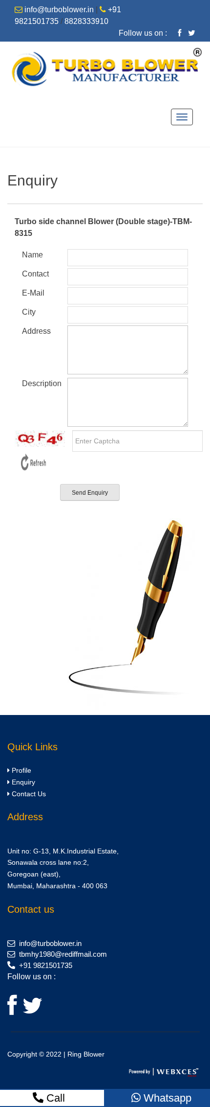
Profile (20, 770)
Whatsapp (166, 1098)
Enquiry (22, 782)
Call (54, 1098)
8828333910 (86, 21)
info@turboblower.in (59, 9)
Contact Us (28, 794)
